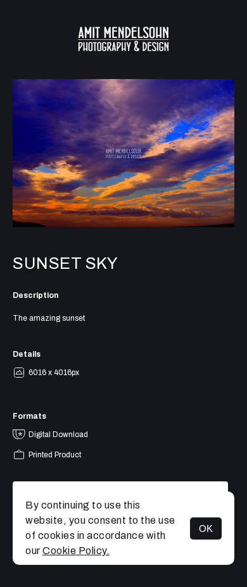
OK (206, 528)
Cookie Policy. (76, 550)
